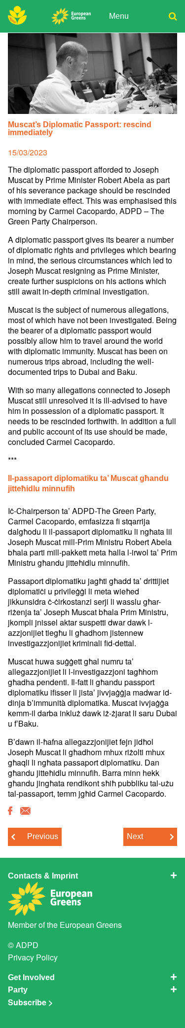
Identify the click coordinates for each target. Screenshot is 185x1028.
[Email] (25, 811)
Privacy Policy (33, 957)
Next (135, 836)
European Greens (91, 924)
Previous (42, 836)
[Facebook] (10, 811)
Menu (119, 16)
